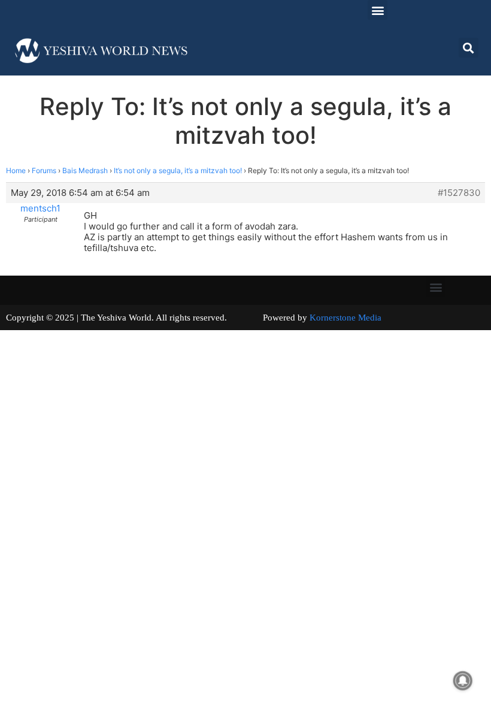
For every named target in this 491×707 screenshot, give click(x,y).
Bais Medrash (85, 170)
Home (16, 170)
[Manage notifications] (462, 680)
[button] (377, 10)
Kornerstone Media (345, 317)
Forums (44, 170)
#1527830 (459, 193)
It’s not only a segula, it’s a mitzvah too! (178, 170)
